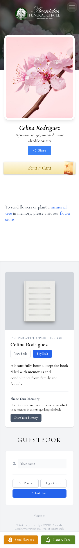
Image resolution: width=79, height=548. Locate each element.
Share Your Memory (26, 418)
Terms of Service (49, 528)
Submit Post (39, 493)
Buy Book (42, 354)
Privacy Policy (29, 528)
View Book (20, 354)
